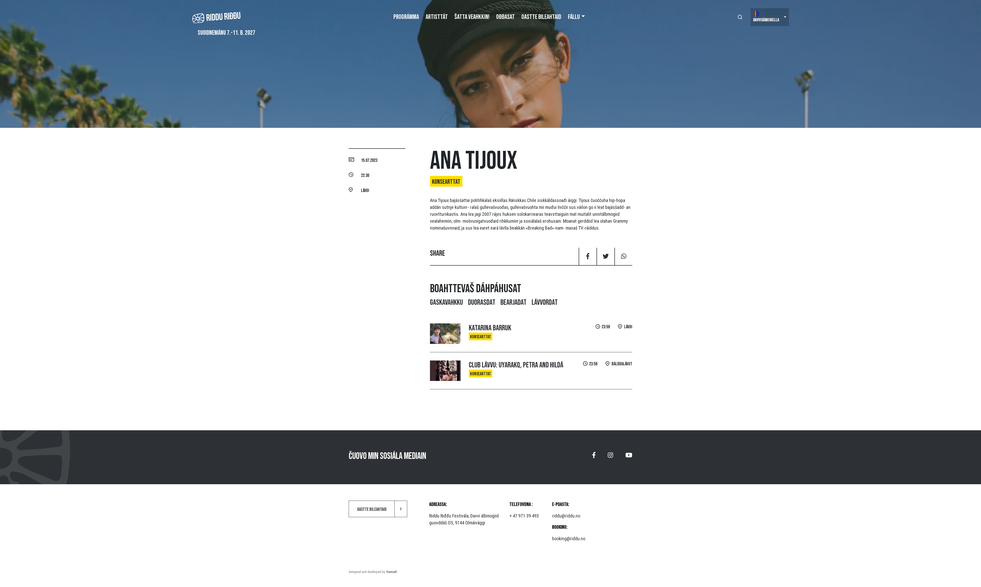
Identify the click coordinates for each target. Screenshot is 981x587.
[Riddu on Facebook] (594, 457)
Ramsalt (392, 572)
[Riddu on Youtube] (628, 457)
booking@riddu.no (568, 538)
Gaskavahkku (446, 302)
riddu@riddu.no (566, 515)
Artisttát (437, 17)
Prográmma (406, 17)
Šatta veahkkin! (471, 17)
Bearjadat (513, 302)
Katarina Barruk (490, 328)
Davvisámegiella (766, 19)
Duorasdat (481, 302)
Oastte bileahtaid (541, 17)
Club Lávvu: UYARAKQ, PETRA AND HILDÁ (516, 365)
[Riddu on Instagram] (610, 457)
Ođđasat (505, 17)
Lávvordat (545, 302)
